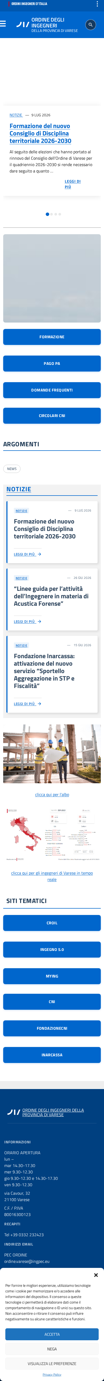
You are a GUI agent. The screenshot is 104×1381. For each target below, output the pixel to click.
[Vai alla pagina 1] (47, 214)
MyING (52, 976)
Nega (52, 1349)
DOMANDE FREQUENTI (52, 390)
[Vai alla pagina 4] (59, 214)
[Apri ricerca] (90, 24)
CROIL (52, 923)
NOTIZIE (16, 115)
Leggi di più (25, 554)
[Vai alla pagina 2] (51, 214)
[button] (96, 1274)
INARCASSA (52, 1055)
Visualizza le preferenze (52, 1364)
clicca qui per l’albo (52, 794)
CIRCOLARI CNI (52, 416)
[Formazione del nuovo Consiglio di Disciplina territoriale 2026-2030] (52, 78)
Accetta (52, 1334)
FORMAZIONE (52, 337)
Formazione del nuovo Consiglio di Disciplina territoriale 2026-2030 (40, 133)
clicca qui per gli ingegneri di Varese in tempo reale (52, 876)
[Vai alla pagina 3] (55, 214)
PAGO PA (52, 363)
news (12, 468)
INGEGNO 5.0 (52, 949)
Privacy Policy (52, 1374)
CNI (52, 1002)
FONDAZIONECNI (52, 1028)
